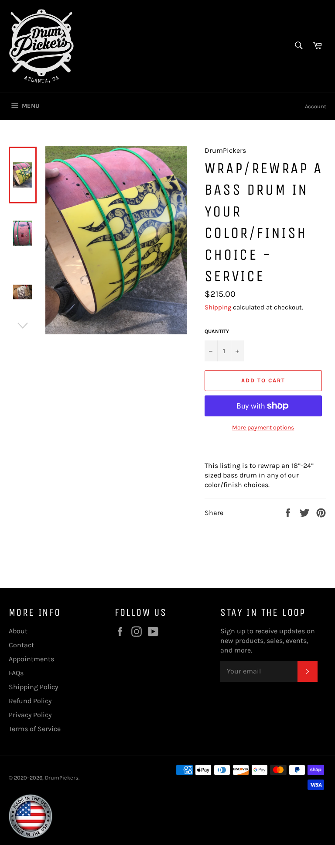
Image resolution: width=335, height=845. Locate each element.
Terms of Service (35, 729)
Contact (21, 645)
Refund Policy (30, 701)
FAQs (16, 673)
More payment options (263, 427)
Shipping (218, 307)
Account (315, 106)
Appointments (31, 659)
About (18, 631)
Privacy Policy (30, 715)
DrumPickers (62, 777)
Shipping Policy (33, 687)
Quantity (217, 331)
